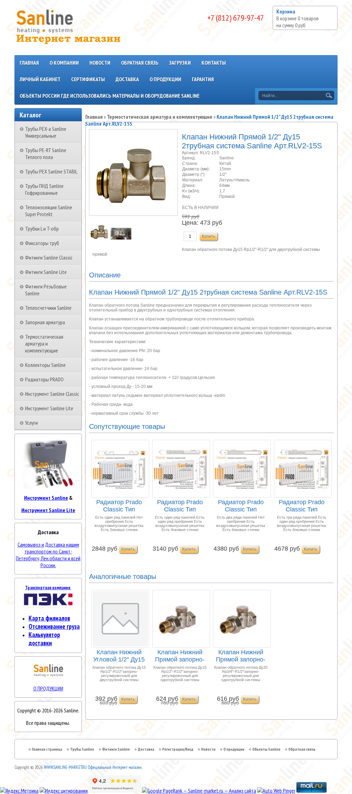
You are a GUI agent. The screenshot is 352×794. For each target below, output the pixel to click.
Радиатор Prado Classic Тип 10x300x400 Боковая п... (119, 506)
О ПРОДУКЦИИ (48, 688)
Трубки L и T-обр (42, 228)
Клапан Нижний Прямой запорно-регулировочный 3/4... (240, 656)
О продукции (165, 79)
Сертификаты (88, 79)
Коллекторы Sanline (45, 364)
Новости (99, 62)
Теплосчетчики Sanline (48, 307)
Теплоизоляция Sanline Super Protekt (48, 211)
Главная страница (47, 749)
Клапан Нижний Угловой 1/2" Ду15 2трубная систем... (119, 656)
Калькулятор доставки (44, 639)
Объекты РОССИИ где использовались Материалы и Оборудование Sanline (109, 95)
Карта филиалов (49, 618)
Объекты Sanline (266, 749)
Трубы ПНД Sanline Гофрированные (44, 189)
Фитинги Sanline (116, 749)
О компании (64, 62)
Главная (29, 62)
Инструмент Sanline (46, 497)
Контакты (213, 62)
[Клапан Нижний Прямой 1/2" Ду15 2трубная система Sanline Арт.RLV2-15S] (100, 238)
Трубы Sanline (82, 749)
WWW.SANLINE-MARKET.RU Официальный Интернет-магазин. (93, 767)
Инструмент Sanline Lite (49, 408)
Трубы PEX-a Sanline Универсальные (45, 132)
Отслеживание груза (54, 626)
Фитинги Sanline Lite (46, 271)
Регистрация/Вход (177, 749)
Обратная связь (139, 62)
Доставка (127, 79)
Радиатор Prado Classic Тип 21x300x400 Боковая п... (301, 506)
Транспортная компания (48, 587)
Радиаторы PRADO (44, 379)
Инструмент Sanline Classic (52, 393)
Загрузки (180, 62)
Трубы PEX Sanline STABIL (51, 171)
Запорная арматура (45, 322)
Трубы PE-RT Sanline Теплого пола (45, 153)
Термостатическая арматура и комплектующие (44, 343)
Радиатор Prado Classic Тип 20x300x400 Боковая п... (241, 506)
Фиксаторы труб (42, 243)
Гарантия (203, 79)
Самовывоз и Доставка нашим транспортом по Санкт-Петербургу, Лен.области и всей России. (48, 555)
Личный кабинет (40, 79)
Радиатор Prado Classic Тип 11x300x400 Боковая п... (180, 506)
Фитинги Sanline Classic (49, 257)
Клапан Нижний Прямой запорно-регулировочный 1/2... (180, 656)
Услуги (31, 422)
